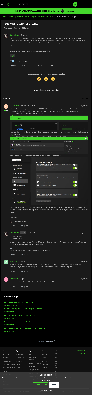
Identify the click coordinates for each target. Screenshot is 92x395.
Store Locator (7, 361)
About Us (44, 354)
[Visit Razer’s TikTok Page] (56, 371)
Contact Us (45, 368)
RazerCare (32, 366)
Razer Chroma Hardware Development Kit (19, 302)
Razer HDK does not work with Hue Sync (18, 322)
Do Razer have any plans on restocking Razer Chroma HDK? (25, 309)
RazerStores (6, 354)
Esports (18, 364)
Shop (4, 351)
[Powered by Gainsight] (46, 341)
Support (31, 351)
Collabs (18, 368)
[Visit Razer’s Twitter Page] (56, 364)
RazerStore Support (35, 363)
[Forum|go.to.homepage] (17, 4)
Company (45, 351)
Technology (19, 354)
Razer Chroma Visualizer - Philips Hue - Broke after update (25, 328)
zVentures (45, 364)
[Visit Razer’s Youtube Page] (56, 367)
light (12, 55)
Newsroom (45, 361)
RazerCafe (6, 357)
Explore (18, 351)
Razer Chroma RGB (44, 17)
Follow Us (58, 351)
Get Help (31, 354)
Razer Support (9, 312)
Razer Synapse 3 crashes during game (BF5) (19, 315)
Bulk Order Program (9, 368)
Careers (44, 357)
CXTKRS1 (13, 261)
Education (6, 371)
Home (4, 17)
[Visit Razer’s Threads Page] (56, 361)
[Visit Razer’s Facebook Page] (56, 354)
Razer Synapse (30, 17)
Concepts (19, 361)
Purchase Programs (9, 364)
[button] (2, 5)
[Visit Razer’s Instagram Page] (56, 358)
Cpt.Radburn (14, 35)
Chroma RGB (20, 357)
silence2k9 (14, 278)
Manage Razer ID (34, 370)
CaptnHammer (15, 105)
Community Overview (15, 17)
